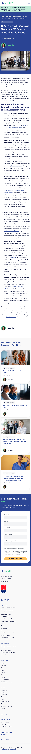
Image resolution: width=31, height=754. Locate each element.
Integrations (4, 628)
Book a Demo (5, 739)
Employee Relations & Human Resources (8, 646)
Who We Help (5, 643)
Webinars (3, 665)
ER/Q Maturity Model (6, 682)
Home (2, 16)
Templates (3, 668)
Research (3, 663)
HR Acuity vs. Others (6, 726)
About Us (4, 688)
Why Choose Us (5, 722)
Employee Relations (14, 16)
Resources (4, 660)
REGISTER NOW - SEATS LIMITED (11, 10)
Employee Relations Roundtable (6, 693)
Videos (3, 672)
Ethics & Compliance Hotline (8, 607)
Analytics (3, 626)
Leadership (4, 690)
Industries (4, 714)
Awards (3, 697)
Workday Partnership (6, 706)
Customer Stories (5, 724)
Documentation (5, 616)
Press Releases (5, 701)
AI (1, 630)
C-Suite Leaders (5, 654)
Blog (7, 16)
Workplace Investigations (7, 619)
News (2, 699)
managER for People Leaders (8, 621)
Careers (3, 708)
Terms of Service (15, 554)
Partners (3, 704)
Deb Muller (10, 45)
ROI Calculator (5, 679)
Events (3, 677)
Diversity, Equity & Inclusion (8, 652)
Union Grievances (5, 635)
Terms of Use (13, 749)
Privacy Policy (5, 749)
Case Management (6, 614)
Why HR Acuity (5, 719)
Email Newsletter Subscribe (6, 733)
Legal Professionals (6, 650)
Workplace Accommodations (8, 633)
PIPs (2, 623)
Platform (4, 605)
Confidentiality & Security (7, 637)
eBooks (3, 670)
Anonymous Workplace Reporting (7, 610)
